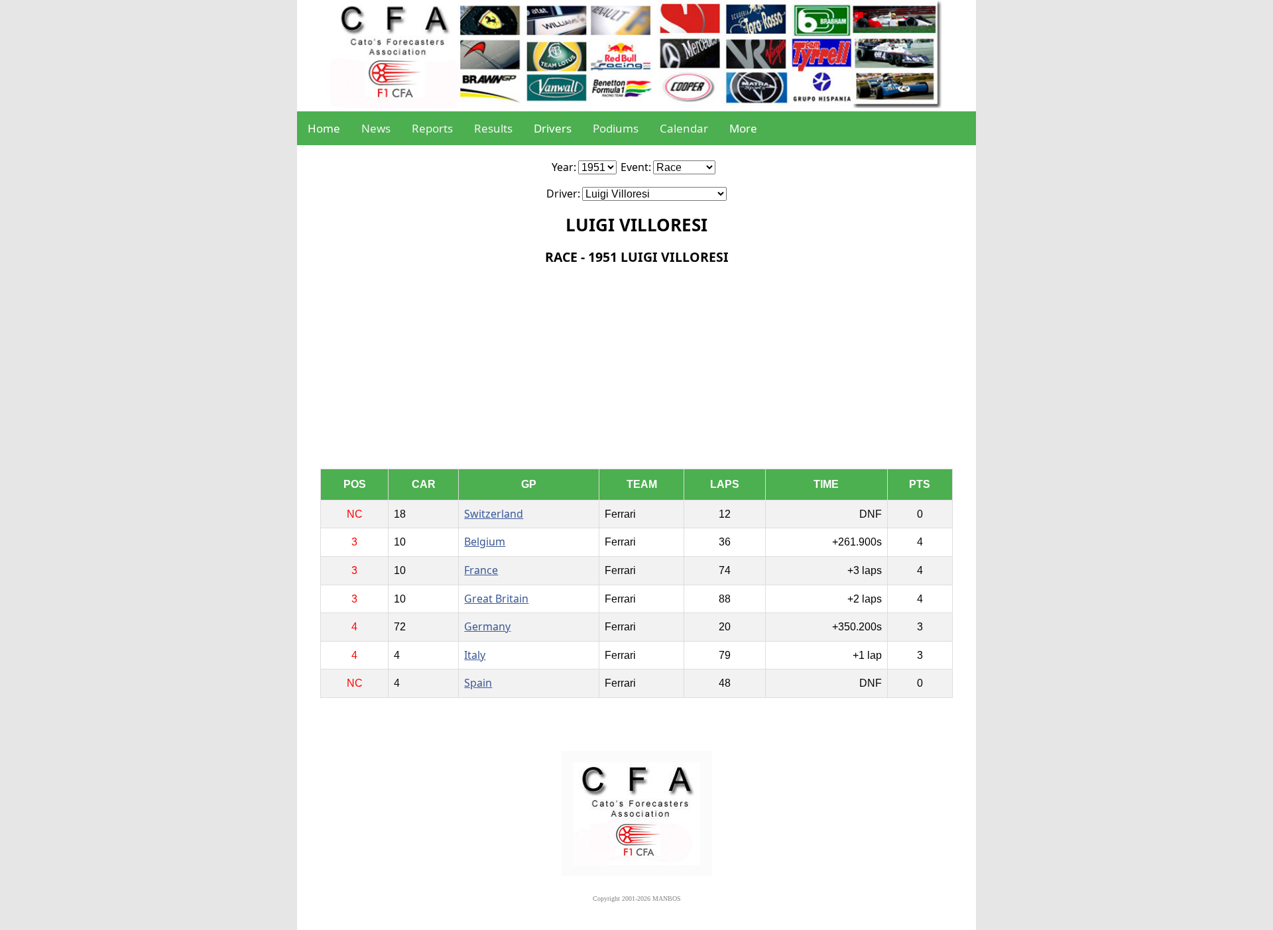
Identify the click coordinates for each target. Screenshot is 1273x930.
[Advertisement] (636, 369)
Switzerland (493, 513)
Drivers (553, 128)
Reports (432, 128)
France (481, 570)
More (743, 128)
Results (493, 128)
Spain (478, 682)
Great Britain (496, 598)
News (376, 128)
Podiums (615, 128)
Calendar (684, 128)
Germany (487, 626)
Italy (474, 655)
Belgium (484, 541)
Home (324, 128)
